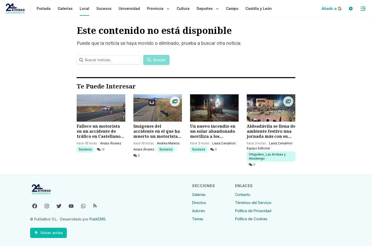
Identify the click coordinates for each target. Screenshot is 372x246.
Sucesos (86, 149)
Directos (199, 202)
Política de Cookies (251, 219)
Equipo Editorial (258, 148)
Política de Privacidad (253, 211)
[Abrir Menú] (363, 9)
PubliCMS (98, 219)
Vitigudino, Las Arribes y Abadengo (267, 156)
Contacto (242, 194)
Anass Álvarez (110, 143)
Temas (197, 219)
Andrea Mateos (168, 143)
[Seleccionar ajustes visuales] (351, 9)
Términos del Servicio (253, 202)
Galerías (65, 8)
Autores (198, 211)
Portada (44, 8)
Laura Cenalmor (224, 143)
